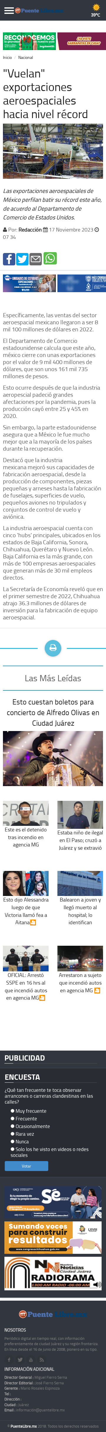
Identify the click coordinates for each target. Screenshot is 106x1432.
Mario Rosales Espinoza (32, 1388)
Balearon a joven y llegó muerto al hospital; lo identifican (80, 911)
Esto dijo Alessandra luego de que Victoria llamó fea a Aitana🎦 (26, 911)
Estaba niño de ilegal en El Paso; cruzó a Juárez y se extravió (80, 840)
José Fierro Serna (34, 1382)
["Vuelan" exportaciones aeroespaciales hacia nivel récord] (9, 259)
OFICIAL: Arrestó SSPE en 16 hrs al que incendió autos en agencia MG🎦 (26, 986)
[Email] (35, 259)
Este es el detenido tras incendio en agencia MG (26, 837)
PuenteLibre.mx (24, 1426)
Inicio (7, 57)
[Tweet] (22, 259)
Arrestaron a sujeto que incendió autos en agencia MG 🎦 (80, 982)
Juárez (16, 1404)
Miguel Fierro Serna (35, 1377)
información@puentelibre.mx (34, 1410)
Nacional (25, 57)
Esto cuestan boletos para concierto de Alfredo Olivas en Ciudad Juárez (53, 712)
